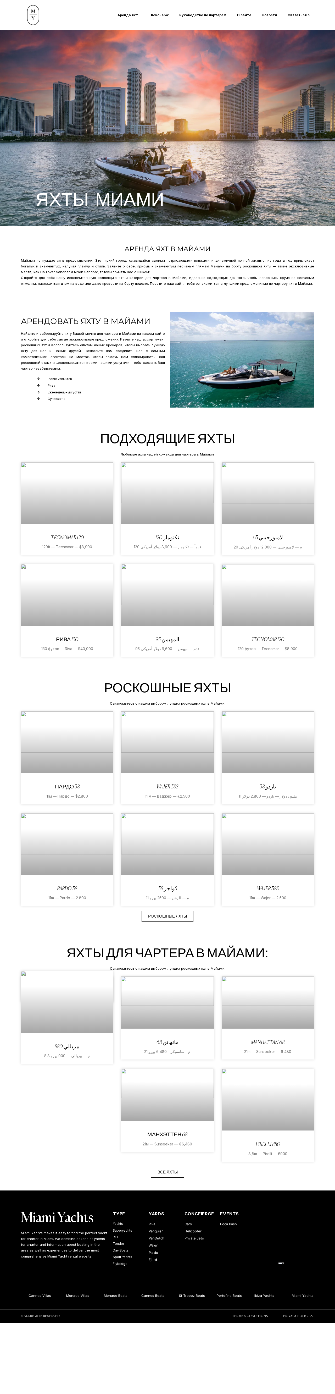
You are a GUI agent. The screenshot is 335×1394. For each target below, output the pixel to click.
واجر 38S (167, 889)
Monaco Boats (108, 1295)
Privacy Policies (298, 1316)
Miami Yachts (57, 1218)
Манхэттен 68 (167, 1135)
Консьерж (160, 15)
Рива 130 (67, 640)
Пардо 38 (67, 787)
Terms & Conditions (250, 1316)
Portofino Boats (221, 1295)
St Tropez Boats (185, 1295)
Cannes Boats (145, 1295)
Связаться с (299, 15)
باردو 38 (268, 787)
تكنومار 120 (167, 538)
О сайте (244, 15)
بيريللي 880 (67, 1047)
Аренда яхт (128, 15)
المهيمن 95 (167, 640)
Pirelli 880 (268, 1144)
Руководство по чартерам (202, 15)
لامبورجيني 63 (268, 538)
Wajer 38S (167, 787)
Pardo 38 (67, 889)
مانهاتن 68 (167, 1042)
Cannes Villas (32, 1295)
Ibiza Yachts (257, 1295)
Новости (269, 15)
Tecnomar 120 (67, 538)
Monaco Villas (70, 1295)
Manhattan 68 (267, 1042)
